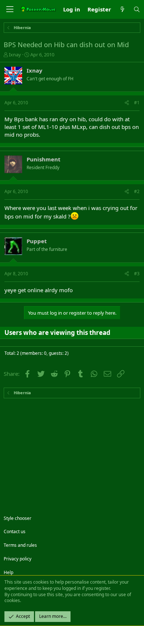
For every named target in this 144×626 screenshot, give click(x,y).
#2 (137, 191)
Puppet (37, 241)
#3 (137, 273)
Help (8, 572)
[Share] (126, 103)
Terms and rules (20, 545)
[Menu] (9, 9)
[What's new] (122, 9)
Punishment (44, 159)
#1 (137, 102)
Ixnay (15, 54)
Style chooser (17, 518)
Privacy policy (17, 559)
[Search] (137, 9)
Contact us (14, 531)
